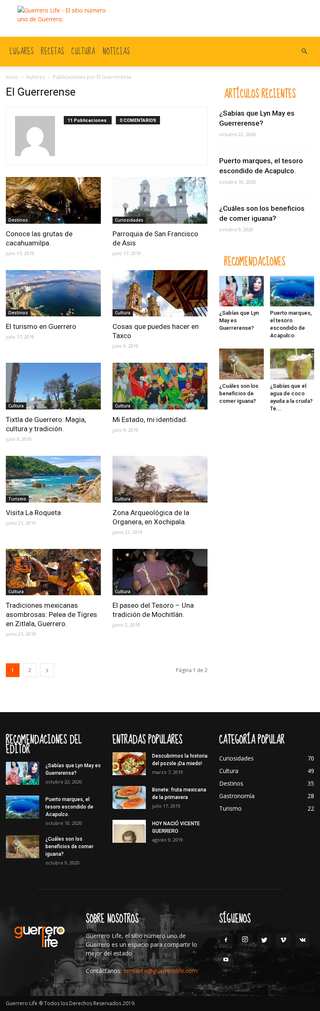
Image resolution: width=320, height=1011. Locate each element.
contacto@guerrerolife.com (160, 971)
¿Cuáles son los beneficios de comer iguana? (238, 393)
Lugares (21, 51)
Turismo (17, 499)
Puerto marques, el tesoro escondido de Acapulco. (69, 806)
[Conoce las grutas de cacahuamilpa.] (53, 200)
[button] (304, 52)
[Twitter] (264, 940)
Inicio (12, 77)
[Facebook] (225, 940)
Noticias (116, 51)
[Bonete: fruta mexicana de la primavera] (129, 797)
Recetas (52, 51)
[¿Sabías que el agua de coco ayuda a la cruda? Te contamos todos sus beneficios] (292, 364)
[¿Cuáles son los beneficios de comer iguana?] (241, 364)
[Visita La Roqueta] (53, 479)
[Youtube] (225, 960)
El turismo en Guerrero (41, 326)
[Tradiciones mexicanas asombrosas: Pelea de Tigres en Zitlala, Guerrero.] (53, 572)
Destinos (18, 220)
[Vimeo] (283, 940)
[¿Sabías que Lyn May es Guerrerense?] (241, 291)
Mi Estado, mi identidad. (150, 419)
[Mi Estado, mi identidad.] (160, 386)
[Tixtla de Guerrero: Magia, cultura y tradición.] (53, 386)
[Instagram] (245, 940)
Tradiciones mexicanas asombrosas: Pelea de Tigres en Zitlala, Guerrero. (51, 614)
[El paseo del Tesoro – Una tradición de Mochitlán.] (160, 572)
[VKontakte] (302, 940)
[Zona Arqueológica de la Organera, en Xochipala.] (160, 479)
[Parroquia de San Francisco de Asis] (160, 200)
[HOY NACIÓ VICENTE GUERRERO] (129, 831)
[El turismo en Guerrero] (53, 293)
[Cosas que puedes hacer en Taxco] (160, 293)
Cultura (83, 51)
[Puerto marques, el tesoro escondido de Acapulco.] (292, 291)
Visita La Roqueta (33, 512)
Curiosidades (129, 220)
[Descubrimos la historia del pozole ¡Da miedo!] (129, 763)
